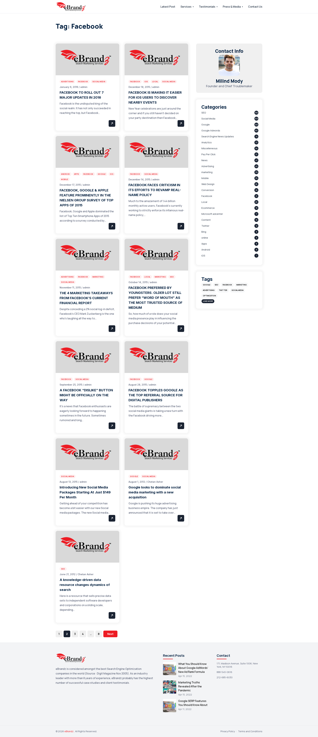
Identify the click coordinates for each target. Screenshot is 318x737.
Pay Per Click (208, 154)
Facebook (206, 196)
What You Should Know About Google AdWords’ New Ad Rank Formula (193, 668)
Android (205, 249)
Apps (204, 243)
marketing (206, 172)
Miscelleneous (209, 148)
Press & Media (232, 6)
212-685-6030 (225, 677)
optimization (209, 296)
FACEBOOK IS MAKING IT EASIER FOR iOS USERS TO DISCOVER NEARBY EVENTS (155, 97)
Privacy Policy (227, 731)
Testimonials (207, 6)
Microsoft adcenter (212, 213)
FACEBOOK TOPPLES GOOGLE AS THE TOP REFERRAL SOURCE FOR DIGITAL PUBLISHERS (156, 395)
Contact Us (255, 6)
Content (206, 219)
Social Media (208, 118)
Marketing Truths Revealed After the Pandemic (190, 686)
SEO (203, 112)
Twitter (205, 225)
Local (204, 202)
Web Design (207, 184)
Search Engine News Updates (217, 136)
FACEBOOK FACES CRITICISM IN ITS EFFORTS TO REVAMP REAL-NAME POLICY (155, 190)
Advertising (207, 166)
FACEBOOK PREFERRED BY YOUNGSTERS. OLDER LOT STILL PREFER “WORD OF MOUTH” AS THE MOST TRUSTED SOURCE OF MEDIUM (155, 298)
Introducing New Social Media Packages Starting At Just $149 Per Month (85, 492)
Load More (208, 301)
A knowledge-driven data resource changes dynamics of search (85, 585)
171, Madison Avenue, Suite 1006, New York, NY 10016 (237, 665)
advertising (208, 290)
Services (186, 6)
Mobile (205, 178)
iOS (203, 255)
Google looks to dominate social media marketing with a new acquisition (155, 492)
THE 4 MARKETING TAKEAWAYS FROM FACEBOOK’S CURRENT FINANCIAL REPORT (86, 298)
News (204, 160)
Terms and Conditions (250, 731)
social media (237, 290)
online (204, 237)
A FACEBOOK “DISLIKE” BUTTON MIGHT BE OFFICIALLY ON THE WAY (86, 395)
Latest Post (167, 6)
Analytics (206, 142)
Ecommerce (208, 207)
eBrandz (69, 731)
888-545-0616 (224, 672)
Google (205, 124)
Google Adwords (210, 130)
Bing (203, 231)
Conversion (207, 190)
